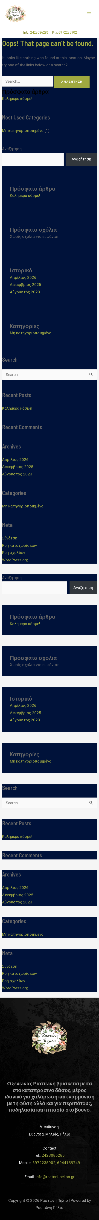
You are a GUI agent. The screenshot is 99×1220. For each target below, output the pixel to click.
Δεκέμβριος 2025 (25, 284)
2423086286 (40, 32)
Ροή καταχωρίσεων (19, 545)
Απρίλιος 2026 (23, 277)
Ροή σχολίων (13, 552)
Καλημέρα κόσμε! (17, 98)
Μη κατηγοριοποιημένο (23, 130)
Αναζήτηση (12, 148)
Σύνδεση (9, 538)
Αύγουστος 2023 (25, 292)
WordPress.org (15, 560)
